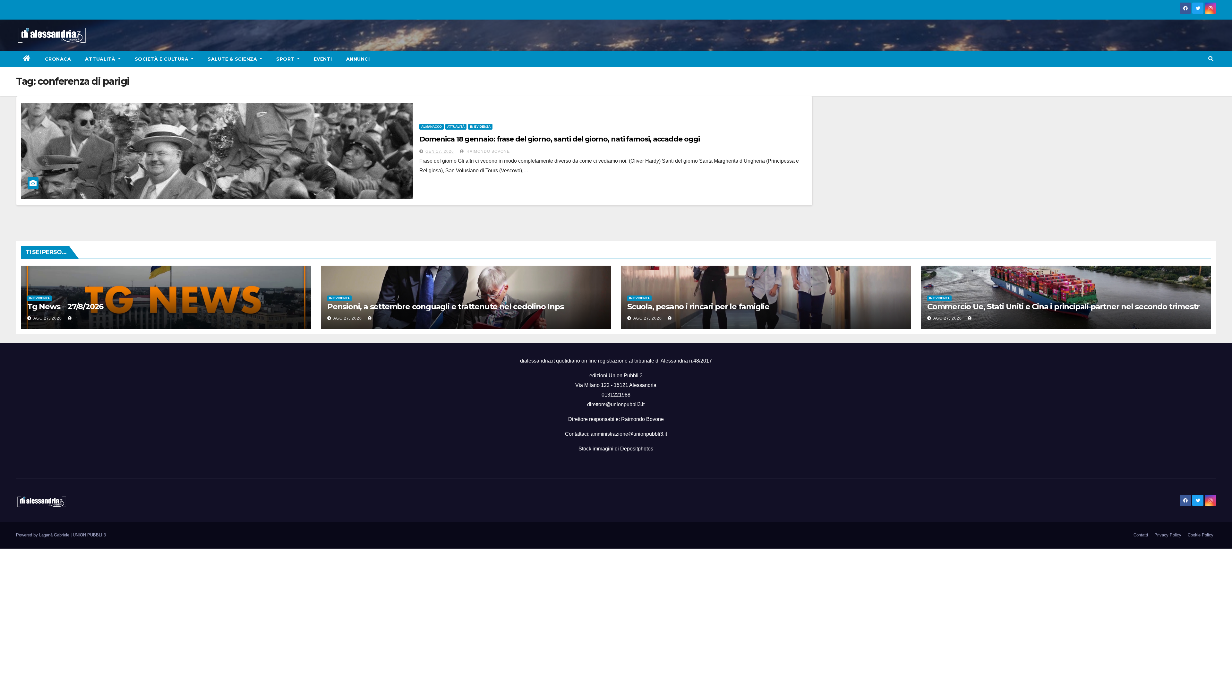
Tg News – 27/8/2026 (65, 306)
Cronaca (58, 59)
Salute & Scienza (233, 59)
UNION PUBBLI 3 (89, 535)
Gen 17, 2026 (439, 151)
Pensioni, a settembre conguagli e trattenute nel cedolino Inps (445, 306)
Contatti (1141, 535)
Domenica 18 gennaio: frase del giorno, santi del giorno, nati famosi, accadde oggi (559, 139)
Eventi (323, 59)
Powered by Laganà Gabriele (43, 535)
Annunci (358, 59)
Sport (286, 59)
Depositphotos (636, 448)
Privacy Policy (1167, 535)
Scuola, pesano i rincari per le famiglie (698, 306)
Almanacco (431, 126)
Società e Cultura (162, 59)
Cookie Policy (1200, 535)
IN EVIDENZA (480, 126)
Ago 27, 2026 (47, 318)
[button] (1210, 59)
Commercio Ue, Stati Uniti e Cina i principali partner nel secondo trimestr (1063, 306)
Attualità (101, 59)
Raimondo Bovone (487, 151)
